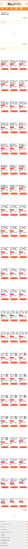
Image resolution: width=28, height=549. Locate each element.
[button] (1, 4)
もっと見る (24, 17)
